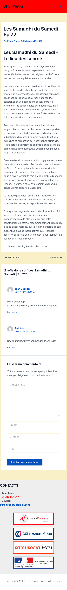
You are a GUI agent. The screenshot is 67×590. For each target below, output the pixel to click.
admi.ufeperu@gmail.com (15, 504)
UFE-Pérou (13, 6)
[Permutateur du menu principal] (60, 6)
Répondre (12, 312)
